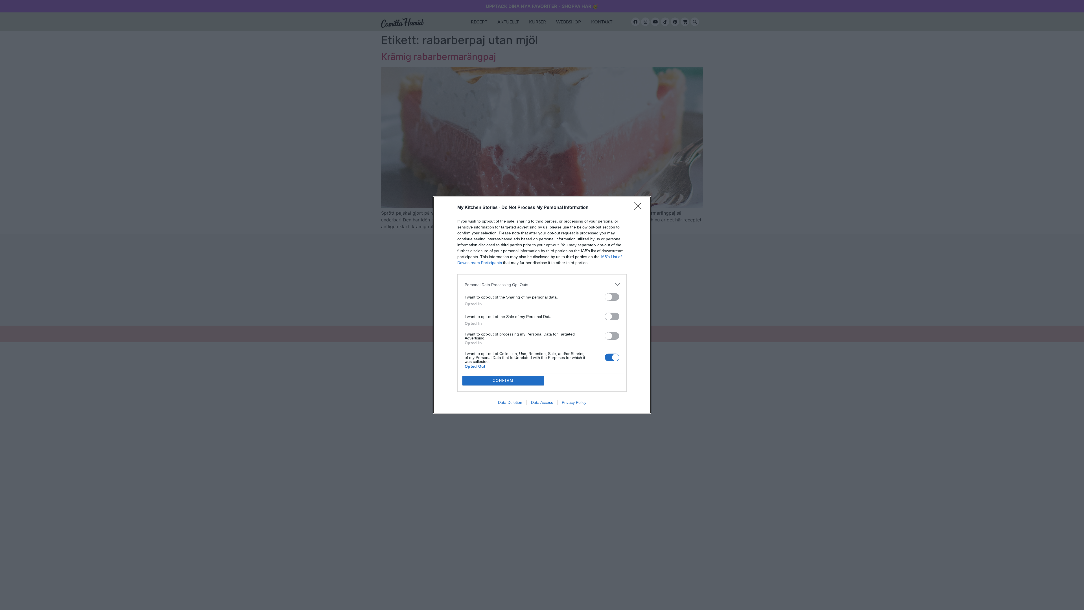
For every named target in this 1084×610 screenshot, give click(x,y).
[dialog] (542, 305)
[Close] (639, 207)
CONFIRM (503, 380)
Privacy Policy (574, 402)
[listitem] (542, 284)
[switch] (612, 297)
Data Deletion (510, 402)
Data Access (542, 402)
